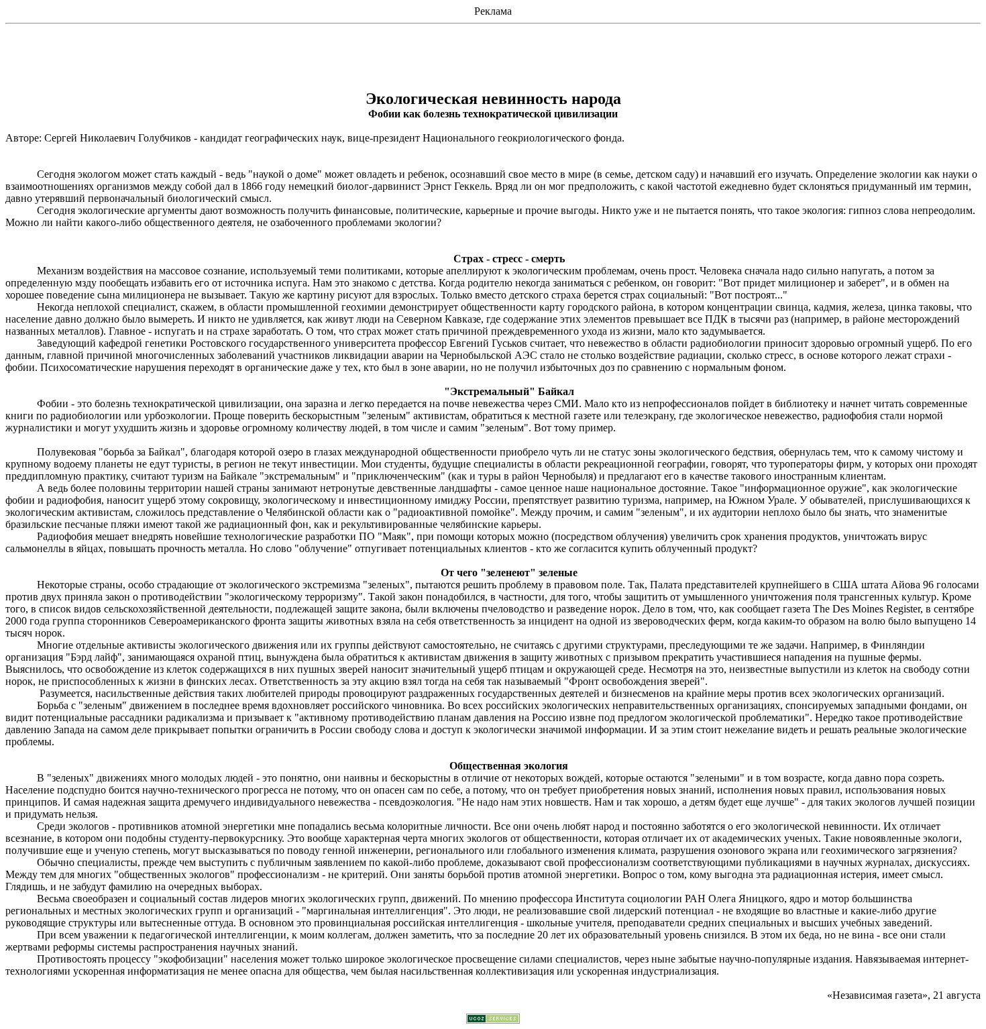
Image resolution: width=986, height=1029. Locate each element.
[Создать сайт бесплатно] (493, 1020)
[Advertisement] (493, 60)
